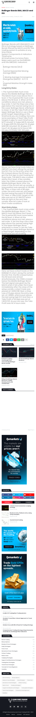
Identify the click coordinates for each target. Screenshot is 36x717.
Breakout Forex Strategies (18, 644)
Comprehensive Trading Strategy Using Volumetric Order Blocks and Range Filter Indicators (18, 630)
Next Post (30, 430)
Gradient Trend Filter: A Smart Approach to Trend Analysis (17, 619)
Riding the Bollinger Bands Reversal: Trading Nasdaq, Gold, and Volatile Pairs (9, 381)
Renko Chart (18, 655)
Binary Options (18, 642)
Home (3, 7)
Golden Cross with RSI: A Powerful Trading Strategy (18, 625)
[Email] (22, 339)
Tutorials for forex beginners (18, 667)
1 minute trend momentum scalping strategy (20, 506)
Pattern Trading (18, 653)
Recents (17, 502)
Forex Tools (18, 649)
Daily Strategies (18, 646)
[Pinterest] (15, 339)
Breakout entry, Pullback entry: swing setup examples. (21, 513)
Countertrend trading (16, 520)
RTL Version (27, 714)
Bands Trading (10, 7)
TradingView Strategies (18, 662)
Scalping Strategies (18, 658)
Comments (29, 502)
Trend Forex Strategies (18, 664)
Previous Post (6, 430)
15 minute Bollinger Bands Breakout (26, 359)
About (13, 714)
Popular (7, 502)
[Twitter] (11, 339)
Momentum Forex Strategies (18, 651)
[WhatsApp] (19, 339)
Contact (19, 714)
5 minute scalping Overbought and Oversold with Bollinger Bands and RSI (8, 361)
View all (32, 344)
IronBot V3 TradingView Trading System (14, 613)
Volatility (18, 669)
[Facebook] (7, 339)
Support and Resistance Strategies (18, 660)
